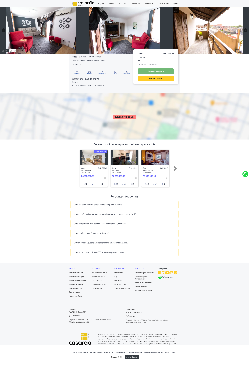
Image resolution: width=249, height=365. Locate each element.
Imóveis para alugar (76, 273)
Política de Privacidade (122, 288)
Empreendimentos (75, 288)
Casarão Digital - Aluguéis (144, 273)
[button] (82, 157)
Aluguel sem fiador (98, 276)
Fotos (6, 51)
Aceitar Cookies (132, 357)
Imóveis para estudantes (77, 280)
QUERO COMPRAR (155, 78)
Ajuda (175, 3)
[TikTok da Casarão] (176, 273)
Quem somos (118, 273)
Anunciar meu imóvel (99, 273)
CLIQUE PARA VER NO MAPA (124, 117)
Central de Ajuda (141, 287)
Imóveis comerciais (76, 284)
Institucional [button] (148, 3)
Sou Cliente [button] (163, 3)
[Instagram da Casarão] (163, 273)
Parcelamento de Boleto (143, 290)
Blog (115, 276)
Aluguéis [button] (101, 3)
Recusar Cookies (117, 357)
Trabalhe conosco (120, 284)
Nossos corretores (75, 296)
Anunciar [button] (122, 3)
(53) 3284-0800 (167, 277)
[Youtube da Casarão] (167, 273)
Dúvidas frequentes (99, 284)
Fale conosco (118, 280)
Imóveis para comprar (76, 276)
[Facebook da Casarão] (160, 273)
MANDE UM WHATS (157, 71)
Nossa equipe (97, 288)
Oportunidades (74, 292)
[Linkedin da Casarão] (172, 273)
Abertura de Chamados (143, 283)
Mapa (14, 51)
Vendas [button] (111, 3)
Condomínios (135, 3)
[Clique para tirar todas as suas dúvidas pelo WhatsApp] (245, 174)
